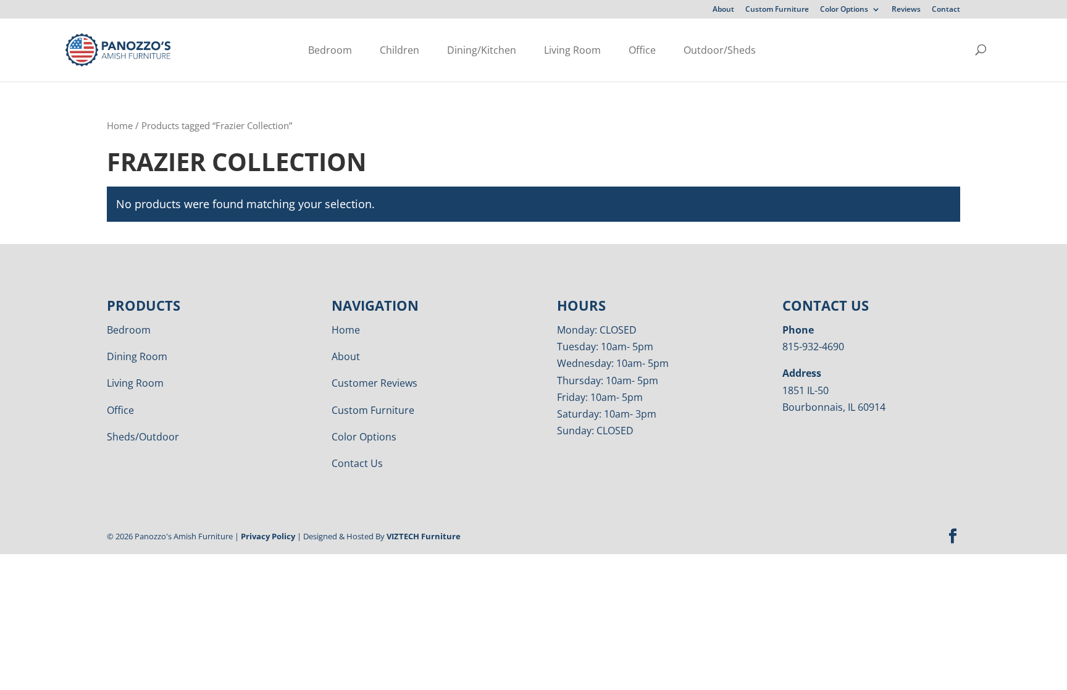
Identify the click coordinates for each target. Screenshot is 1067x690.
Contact (946, 10)
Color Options (844, 10)
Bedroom (330, 50)
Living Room (572, 50)
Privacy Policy (268, 536)
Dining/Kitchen (481, 50)
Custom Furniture (777, 10)
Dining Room (137, 356)
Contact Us (357, 463)
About (723, 10)
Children (399, 50)
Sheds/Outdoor (143, 437)
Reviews (906, 10)
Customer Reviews (374, 383)
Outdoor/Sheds (720, 50)
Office (642, 50)
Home (120, 125)
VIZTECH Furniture (424, 536)
